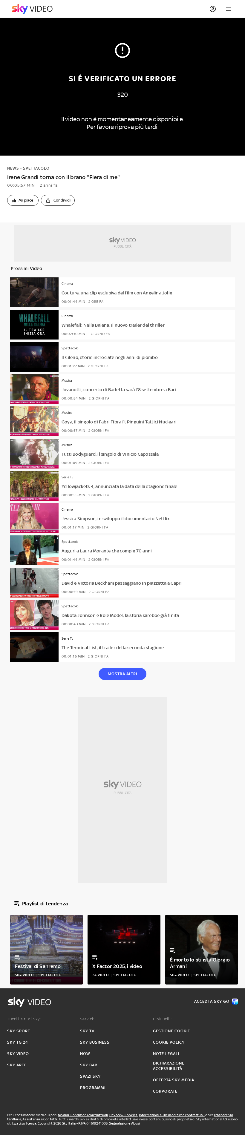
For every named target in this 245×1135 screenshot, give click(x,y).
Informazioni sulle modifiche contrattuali (172, 1115)
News (13, 168)
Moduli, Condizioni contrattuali (83, 1115)
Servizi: (87, 1019)
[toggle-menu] (228, 9)
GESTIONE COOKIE (171, 1031)
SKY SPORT (18, 1031)
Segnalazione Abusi (124, 1123)
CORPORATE (165, 1091)
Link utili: (162, 1019)
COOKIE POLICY (169, 1042)
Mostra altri (122, 674)
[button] (23, 200)
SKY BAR (88, 1065)
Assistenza (31, 1119)
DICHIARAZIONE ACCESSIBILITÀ (168, 1066)
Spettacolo (36, 168)
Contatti (50, 1119)
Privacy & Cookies (123, 1115)
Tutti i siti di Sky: (24, 1019)
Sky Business (95, 1042)
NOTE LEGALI (166, 1053)
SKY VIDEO (18, 1053)
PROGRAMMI (92, 1087)
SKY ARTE (17, 1065)
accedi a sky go (211, 1001)
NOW (85, 1053)
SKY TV (87, 1031)
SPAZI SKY (90, 1076)
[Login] (212, 9)
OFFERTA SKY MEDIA (173, 1080)
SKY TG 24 (17, 1042)
